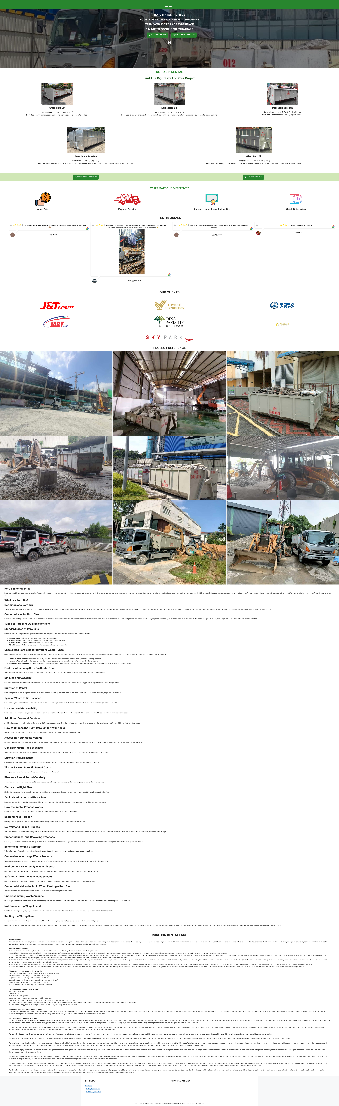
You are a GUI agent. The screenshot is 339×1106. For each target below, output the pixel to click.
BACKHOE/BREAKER (93, 1092)
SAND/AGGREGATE (93, 1089)
